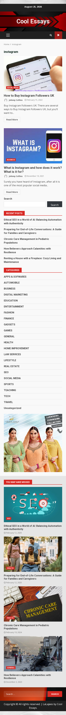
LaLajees (48, 704)
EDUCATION (11, 300)
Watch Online (58, 35)
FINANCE (9, 318)
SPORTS (9, 384)
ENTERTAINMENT (14, 306)
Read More (12, 119)
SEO (6, 372)
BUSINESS (11, 160)
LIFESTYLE (10, 360)
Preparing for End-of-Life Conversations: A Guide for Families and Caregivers (33, 554)
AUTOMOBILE (12, 282)
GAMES (8, 330)
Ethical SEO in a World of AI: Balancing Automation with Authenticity (33, 504)
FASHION (9, 312)
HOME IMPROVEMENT (16, 348)
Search (8, 198)
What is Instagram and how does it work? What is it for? (33, 145)
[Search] (51, 35)
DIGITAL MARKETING (16, 294)
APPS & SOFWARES (15, 276)
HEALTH (8, 342)
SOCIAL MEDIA (13, 88)
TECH (7, 396)
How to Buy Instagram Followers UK (33, 73)
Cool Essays (33, 21)
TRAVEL (8, 402)
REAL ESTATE (11, 366)
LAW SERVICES (12, 354)
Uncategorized (12, 408)
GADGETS (9, 324)
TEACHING (10, 390)
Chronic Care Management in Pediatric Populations (33, 604)
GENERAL (9, 336)
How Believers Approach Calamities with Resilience (33, 653)
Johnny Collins (15, 100)
